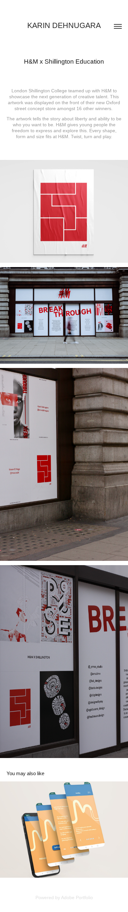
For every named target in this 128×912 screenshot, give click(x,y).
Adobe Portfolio (77, 897)
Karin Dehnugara (64, 25)
